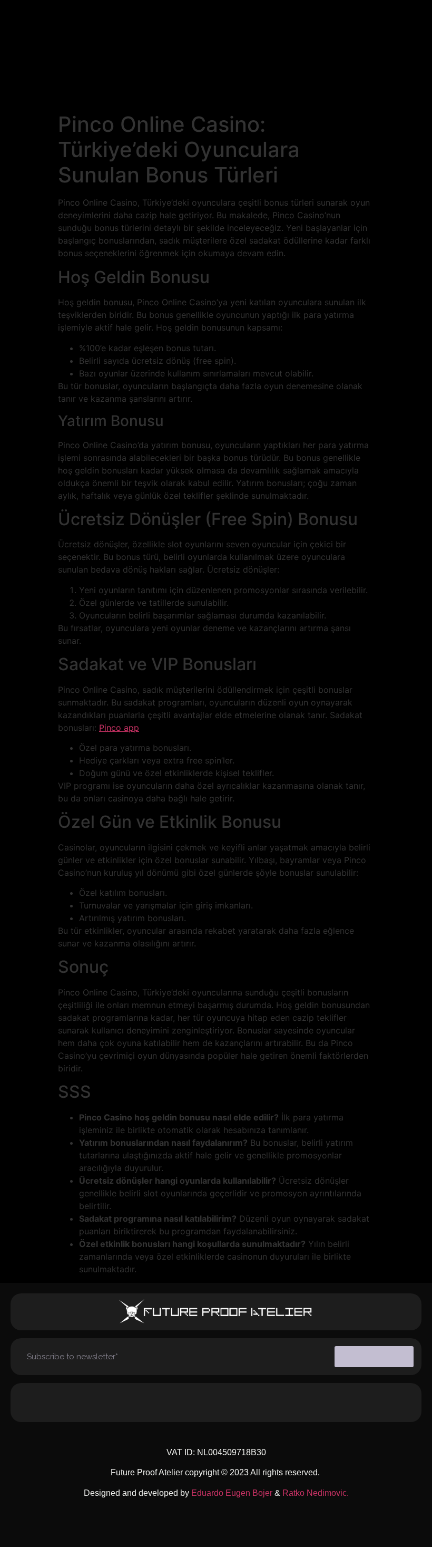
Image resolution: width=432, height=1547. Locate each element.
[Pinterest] (304, 1402)
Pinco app (119, 727)
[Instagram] (128, 1402)
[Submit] (374, 1356)
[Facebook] (216, 1402)
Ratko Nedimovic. (315, 1492)
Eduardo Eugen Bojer (231, 1492)
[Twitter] (260, 1402)
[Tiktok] (171, 1402)
